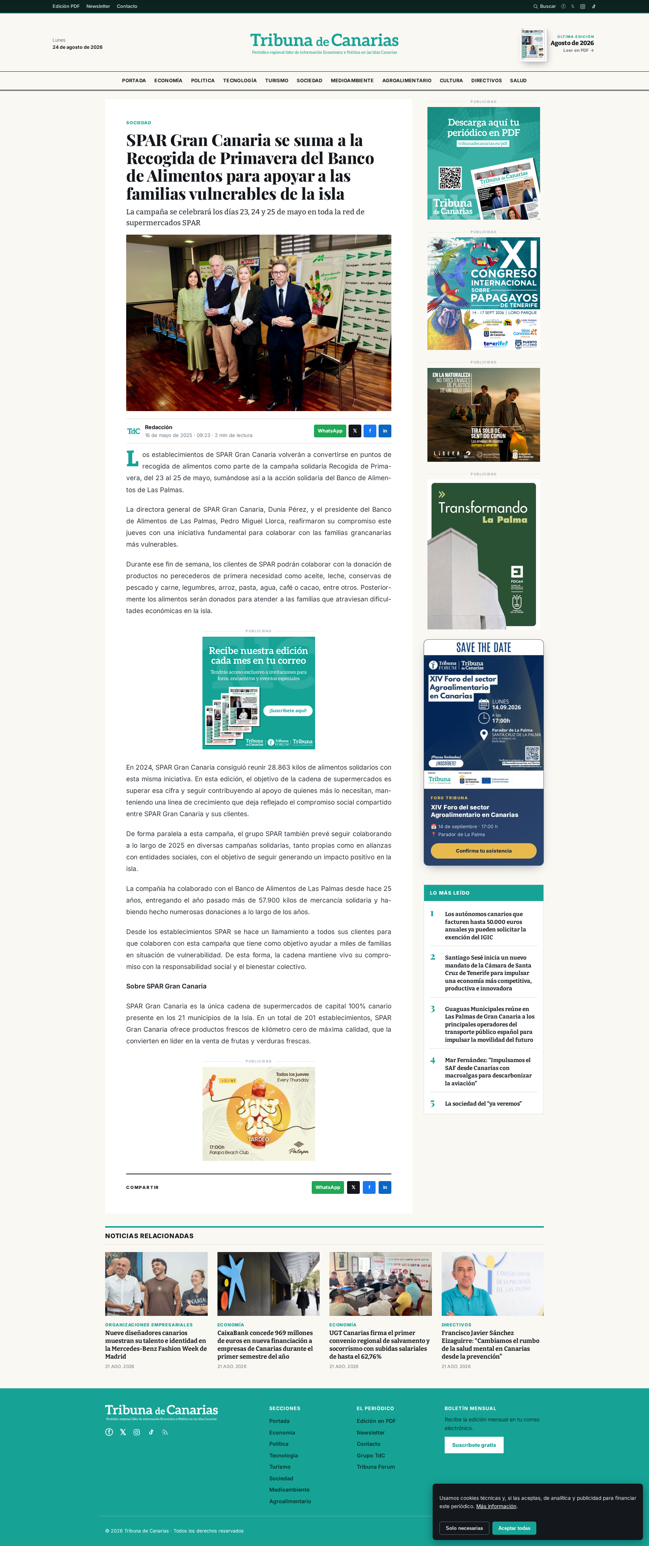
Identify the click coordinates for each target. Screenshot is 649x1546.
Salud (518, 80)
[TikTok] (593, 6)
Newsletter (98, 6)
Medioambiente (352, 80)
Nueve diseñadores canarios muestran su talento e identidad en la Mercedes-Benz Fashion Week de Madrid (156, 1344)
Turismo (276, 80)
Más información (496, 1506)
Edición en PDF (376, 1421)
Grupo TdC (371, 1455)
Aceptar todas (514, 1528)
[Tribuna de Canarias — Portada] (324, 43)
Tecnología (240, 80)
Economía (168, 80)
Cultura (451, 80)
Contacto (127, 6)
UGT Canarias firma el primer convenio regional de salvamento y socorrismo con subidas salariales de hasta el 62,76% (379, 1344)
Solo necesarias (464, 1528)
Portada (134, 80)
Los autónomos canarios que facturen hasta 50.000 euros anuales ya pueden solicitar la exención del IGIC (485, 926)
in (385, 431)
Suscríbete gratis (474, 1445)
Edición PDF (66, 6)
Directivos (486, 80)
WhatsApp (330, 431)
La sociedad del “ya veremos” (483, 1103)
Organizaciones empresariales (149, 1325)
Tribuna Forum (376, 1466)
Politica (203, 80)
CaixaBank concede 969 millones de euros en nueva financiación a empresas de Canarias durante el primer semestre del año (265, 1344)
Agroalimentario (407, 80)
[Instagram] (583, 6)
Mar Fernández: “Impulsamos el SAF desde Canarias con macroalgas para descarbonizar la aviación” (488, 1072)
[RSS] (164, 1432)
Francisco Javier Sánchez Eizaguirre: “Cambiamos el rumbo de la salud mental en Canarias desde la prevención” (490, 1344)
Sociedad (309, 80)
